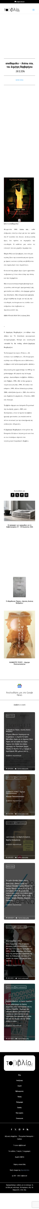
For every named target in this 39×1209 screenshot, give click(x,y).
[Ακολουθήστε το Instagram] (26, 495)
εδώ (29, 1187)
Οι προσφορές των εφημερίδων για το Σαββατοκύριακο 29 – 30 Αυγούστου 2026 (19, 526)
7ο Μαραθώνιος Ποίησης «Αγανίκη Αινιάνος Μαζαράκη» (19, 602)
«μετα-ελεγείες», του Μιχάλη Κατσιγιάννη (19, 841)
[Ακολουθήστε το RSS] (27, 1129)
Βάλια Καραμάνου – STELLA (19, 953)
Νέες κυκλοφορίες (21, 778)
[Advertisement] (19, 35)
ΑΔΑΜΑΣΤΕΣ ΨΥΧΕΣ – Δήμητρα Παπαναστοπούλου (19, 663)
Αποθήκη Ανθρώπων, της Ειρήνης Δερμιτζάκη (19, 1013)
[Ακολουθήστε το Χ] (17, 495)
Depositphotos (24, 1170)
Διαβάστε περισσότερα (13, 756)
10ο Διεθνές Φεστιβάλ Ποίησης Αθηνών (19, 893)
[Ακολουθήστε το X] (15, 1129)
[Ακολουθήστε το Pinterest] (22, 495)
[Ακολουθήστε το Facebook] (12, 495)
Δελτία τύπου (19, 80)
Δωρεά (20, 1086)
